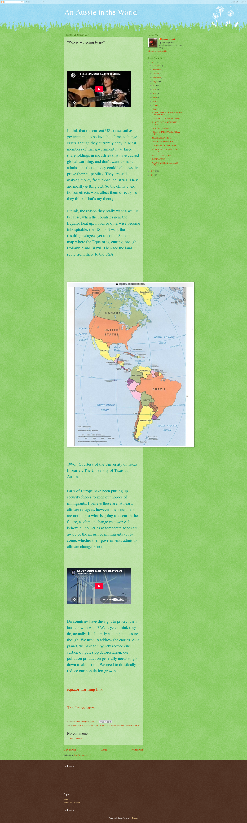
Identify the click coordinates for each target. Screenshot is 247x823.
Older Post (137, 749)
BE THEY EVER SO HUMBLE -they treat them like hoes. (167, 113)
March (155, 101)
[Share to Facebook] (108, 721)
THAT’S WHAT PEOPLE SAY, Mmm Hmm (166, 133)
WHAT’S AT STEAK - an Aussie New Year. (166, 164)
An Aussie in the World (100, 12)
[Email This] (100, 721)
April (155, 97)
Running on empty (168, 39)
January (156, 109)
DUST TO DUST (158, 159)
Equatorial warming (101, 725)
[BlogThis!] (103, 721)
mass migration (114, 725)
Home (104, 749)
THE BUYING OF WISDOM (163, 141)
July (154, 85)
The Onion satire (81, 707)
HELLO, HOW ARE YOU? (162, 155)
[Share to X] (105, 721)
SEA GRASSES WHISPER (162, 138)
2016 (153, 175)
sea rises (124, 725)
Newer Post (70, 749)
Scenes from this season (72, 802)
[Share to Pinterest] (110, 721)
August (155, 81)
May (155, 93)
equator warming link (85, 689)
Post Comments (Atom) (82, 755)
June (155, 89)
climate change (78, 725)
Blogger (134, 818)
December (157, 65)
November (157, 69)
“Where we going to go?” (161, 128)
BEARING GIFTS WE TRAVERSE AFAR (165, 150)
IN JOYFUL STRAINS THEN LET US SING (166, 123)
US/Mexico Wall (133, 725)
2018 (153, 62)
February (156, 105)
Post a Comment (76, 738)
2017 (153, 171)
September (157, 77)
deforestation (88, 725)
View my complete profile (157, 51)
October (156, 73)
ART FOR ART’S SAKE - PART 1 (164, 145)
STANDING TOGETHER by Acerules (166, 118)
